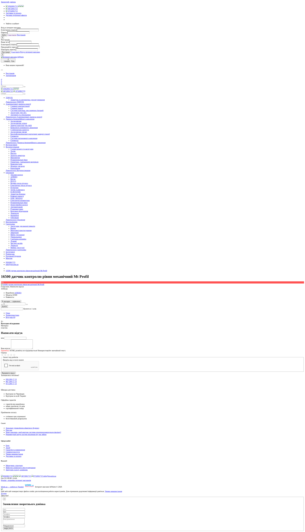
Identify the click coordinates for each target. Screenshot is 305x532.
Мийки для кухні (17, 248)
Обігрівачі (14, 218)
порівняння (16, 301)
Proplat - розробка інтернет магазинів (16, 480)
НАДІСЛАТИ (8, 528)
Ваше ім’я (5, 42)
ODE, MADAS (16, 198)
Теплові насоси (16, 175)
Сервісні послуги (13, 452)
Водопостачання (12, 147)
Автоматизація (16, 207)
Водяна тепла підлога (19, 183)
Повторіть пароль (8, 50)
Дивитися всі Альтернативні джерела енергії (24, 117)
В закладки (6, 301)
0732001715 (13, 11)
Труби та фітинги (17, 190)
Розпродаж (10, 254)
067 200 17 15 (11, 381)
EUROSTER (15, 192)
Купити (4, 306)
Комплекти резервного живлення (24, 128)
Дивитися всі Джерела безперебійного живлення (26, 143)
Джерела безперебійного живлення (20, 119)
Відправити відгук (8, 373)
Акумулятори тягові (18, 132)
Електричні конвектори (20, 200)
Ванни (13, 228)
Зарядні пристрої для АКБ (21, 125)
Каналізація (15, 168)
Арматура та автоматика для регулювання (27, 100)
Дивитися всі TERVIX (15, 102)
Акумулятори (15, 121)
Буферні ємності (17, 196)
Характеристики (12, 315)
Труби (12, 151)
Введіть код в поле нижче (13, 360)
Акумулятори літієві (18, 123)
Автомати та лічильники (20, 115)
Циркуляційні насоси (19, 205)
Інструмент (10, 252)
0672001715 (13, 9)
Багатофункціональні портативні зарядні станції (30, 134)
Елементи (14, 136)
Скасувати (12, 35)
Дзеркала (14, 245)
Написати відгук (17, 287)
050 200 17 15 (11, 379)
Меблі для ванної (17, 235)
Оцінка (4, 353)
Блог (8, 446)
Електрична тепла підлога (21, 185)
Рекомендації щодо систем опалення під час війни (26, 434)
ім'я (2, 338)
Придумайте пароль (9, 47)
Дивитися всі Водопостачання (18, 170)
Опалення (10, 173)
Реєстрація (21, 35)
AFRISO (13, 177)
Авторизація (11, 76)
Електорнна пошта (8, 30)
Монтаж (9, 258)
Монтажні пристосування (20, 230)
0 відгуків (5, 287)
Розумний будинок (13, 256)
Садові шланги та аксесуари (21, 149)
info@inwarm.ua (12, 265)
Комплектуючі (16, 164)
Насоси (13, 153)
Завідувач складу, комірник (17, 470)
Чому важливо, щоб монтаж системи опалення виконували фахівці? (33, 432)
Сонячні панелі (16, 108)
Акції (8, 448)
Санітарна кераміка (18, 239)
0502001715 (13, 6)
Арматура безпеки (17, 194)
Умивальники (16, 237)
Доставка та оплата (13, 13)
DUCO (13, 181)
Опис (8, 313)
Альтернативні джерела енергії (18, 104)
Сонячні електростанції (20, 106)
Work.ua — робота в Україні (12, 487)
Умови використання (14, 454)
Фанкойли (14, 215)
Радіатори (14, 188)
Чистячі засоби (16, 243)
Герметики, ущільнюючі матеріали (24, 162)
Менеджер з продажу (14, 466)
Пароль (4, 32)
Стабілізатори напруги (19, 130)
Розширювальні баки (19, 160)
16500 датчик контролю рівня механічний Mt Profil (26, 271)
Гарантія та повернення (15, 450)
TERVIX (9, 98)
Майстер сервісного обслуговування (20, 468)
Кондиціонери (11, 222)
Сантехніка (10, 224)
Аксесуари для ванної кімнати (22, 226)
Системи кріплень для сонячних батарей (26, 110)
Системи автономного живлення (23, 138)
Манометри (15, 158)
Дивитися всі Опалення (15, 220)
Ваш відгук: (6, 348)
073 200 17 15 (11, 384)
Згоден (4, 493)
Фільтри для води (17, 166)
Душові (13, 241)
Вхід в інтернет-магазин (30, 52)
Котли (12, 179)
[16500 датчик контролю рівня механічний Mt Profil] (22, 284)
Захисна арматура (17, 155)
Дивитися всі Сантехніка (16, 250)
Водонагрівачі (11, 145)
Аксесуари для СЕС (18, 113)
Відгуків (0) (10, 317)
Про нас (9, 430)
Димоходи (14, 213)
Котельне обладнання (19, 211)
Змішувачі (14, 233)
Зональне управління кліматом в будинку (22, 428)
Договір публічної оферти (16, 15)
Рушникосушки (16, 209)
